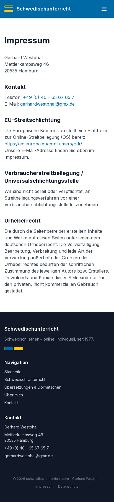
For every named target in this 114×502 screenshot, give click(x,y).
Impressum (44, 486)
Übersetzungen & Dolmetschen (32, 387)
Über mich (13, 395)
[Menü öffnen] (104, 8)
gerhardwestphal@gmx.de (47, 104)
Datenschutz (68, 486)
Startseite (13, 371)
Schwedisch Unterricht (24, 379)
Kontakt (11, 402)
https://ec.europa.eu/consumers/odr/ (44, 144)
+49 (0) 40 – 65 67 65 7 (48, 97)
